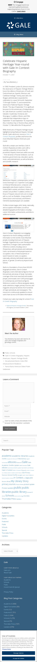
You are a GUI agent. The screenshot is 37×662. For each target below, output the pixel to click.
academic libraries (20, 456)
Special (4, 530)
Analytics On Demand (12, 459)
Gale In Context (7, 470)
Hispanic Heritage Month (19, 358)
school (3, 496)
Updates (18, 499)
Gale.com (7, 570)
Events (4, 519)
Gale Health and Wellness (27, 468)
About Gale (8, 572)
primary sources (8, 484)
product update (29, 484)
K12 (24, 478)
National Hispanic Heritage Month (16, 305)
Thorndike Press (9, 498)
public (17, 487)
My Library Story (19, 481)
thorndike (27, 496)
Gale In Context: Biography (14, 356)
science (16, 496)
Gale (25, 462)
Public (7, 353)
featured (19, 462)
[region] (18, 646)
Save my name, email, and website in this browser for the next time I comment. (18, 422)
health (23, 475)
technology (20, 496)
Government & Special (12, 587)
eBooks (12, 462)
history (11, 478)
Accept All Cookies (18, 658)
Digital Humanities (8, 516)
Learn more (21, 11)
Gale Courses (23, 465)
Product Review (20, 484)
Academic (5, 513)
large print (29, 478)
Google (20, 475)
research (30, 492)
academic (7, 455)
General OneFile (12, 475)
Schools (12, 353)
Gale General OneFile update (14, 468)
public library (19, 491)
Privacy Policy (8, 592)
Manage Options (18, 653)
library (9, 481)
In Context (18, 477)
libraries (4, 481)
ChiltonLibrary (21, 459)
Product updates (7, 488)
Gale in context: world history (14, 472)
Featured (5, 521)
